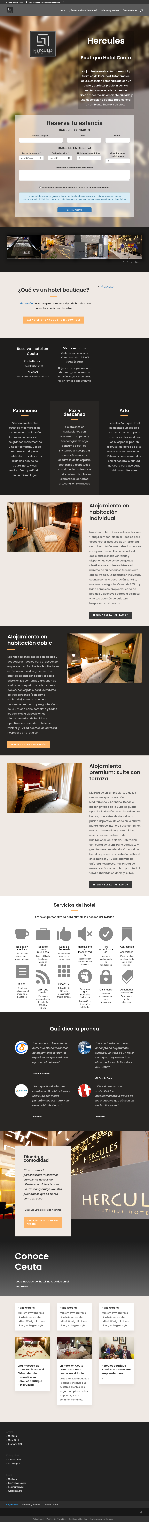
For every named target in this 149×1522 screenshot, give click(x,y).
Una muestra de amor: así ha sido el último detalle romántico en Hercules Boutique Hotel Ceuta (31, 1375)
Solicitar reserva (74, 209)
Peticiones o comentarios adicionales (74, 167)
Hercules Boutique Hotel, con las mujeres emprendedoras (116, 1369)
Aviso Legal (38, 1518)
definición (26, 303)
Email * (84, 135)
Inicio (62, 10)
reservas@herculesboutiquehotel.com (33, 376)
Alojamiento (12, 1504)
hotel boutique (67, 290)
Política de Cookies (78, 1518)
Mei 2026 (12, 1436)
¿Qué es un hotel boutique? (83, 10)
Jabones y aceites (110, 10)
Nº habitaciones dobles (88, 153)
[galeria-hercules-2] (57, 246)
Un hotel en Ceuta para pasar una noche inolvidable (72, 1369)
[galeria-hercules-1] (91, 246)
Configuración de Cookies (101, 1518)
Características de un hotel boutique (53, 319)
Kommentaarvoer (16, 1486)
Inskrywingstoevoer (17, 1482)
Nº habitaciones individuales (117, 155)
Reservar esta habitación (111, 614)
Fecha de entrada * (31, 153)
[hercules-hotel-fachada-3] (24, 246)
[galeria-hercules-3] (124, 246)
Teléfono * (117, 135)
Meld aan (12, 1478)
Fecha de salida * (60, 153)
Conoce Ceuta (130, 10)
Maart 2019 (13, 1439)
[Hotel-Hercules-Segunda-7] (44, 527)
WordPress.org (15, 1490)
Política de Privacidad (56, 1518)
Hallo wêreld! (26, 1307)
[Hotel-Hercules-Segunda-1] (44, 787)
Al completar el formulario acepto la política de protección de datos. (76, 187)
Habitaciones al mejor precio (43, 1222)
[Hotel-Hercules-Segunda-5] (104, 658)
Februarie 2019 (15, 1443)
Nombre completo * (41, 135)
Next (137, 262)
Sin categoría (14, 1463)
